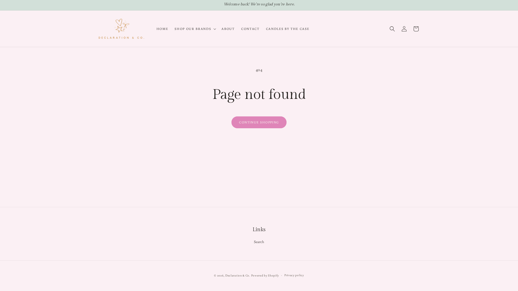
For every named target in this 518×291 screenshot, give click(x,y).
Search (259, 241)
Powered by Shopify (265, 275)
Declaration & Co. (237, 275)
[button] (194, 28)
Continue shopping (259, 122)
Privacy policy (294, 275)
